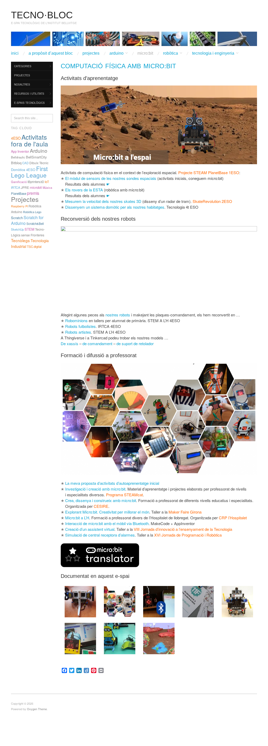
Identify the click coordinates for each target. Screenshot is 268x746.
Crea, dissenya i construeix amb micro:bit (100, 500)
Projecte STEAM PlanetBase (203, 172)
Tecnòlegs (20, 240)
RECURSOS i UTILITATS (29, 93)
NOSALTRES (22, 84)
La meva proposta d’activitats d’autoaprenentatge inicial (112, 483)
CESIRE (101, 506)
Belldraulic (18, 157)
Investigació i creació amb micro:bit (95, 489)
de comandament (97, 343)
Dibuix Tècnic (38, 163)
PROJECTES (90, 53)
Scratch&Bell (35, 223)
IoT (47, 181)
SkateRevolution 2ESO (212, 201)
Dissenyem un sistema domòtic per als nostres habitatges (114, 207)
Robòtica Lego (32, 212)
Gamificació (19, 182)
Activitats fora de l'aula (29, 140)
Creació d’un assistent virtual (89, 529)
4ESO (16, 138)
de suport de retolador (135, 343)
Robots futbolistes (80, 326)
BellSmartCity (36, 157)
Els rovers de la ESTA (84, 189)
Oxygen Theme (37, 709)
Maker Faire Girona (185, 512)
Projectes (25, 199)
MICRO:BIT (145, 53)
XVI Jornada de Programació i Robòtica (188, 535)
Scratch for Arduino (27, 220)
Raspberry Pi (19, 206)
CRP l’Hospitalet (233, 517)
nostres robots (117, 314)
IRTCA (15, 187)
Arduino (38, 150)
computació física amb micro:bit (118, 66)
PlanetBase (18, 193)
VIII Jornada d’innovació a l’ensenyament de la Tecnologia (183, 529)
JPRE (25, 187)
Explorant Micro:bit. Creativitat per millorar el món (107, 512)
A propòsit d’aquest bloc (51, 53)
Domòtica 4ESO (23, 169)
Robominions (76, 320)
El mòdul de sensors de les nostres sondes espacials (110, 178)
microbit (36, 187)
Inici (15, 53)
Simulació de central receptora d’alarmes (100, 535)
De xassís (69, 343)
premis (33, 193)
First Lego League (29, 171)
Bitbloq (16, 162)
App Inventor (20, 151)
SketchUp (17, 229)
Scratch (17, 217)
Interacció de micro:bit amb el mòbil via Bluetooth (107, 523)
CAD (25, 163)
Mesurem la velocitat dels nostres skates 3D (103, 201)
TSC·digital (34, 246)
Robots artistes (78, 332)
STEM (29, 229)
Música (47, 187)
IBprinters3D (35, 182)
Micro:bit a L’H (77, 517)
